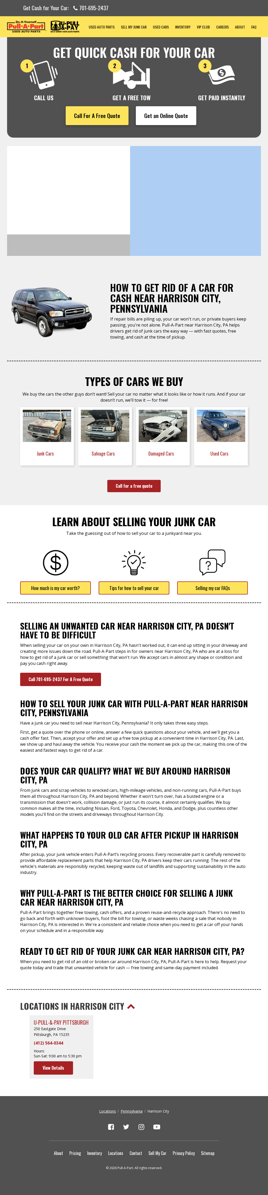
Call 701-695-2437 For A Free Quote (61, 679)
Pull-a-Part (46, 26)
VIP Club (203, 27)
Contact (136, 1153)
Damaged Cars (161, 453)
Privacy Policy (184, 1153)
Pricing (75, 1153)
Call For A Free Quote (97, 115)
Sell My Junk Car (134, 27)
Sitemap (207, 1153)
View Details (53, 1068)
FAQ (253, 27)
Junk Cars (46, 453)
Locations (107, 1111)
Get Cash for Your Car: (65, 8)
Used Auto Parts (102, 27)
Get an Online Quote (166, 115)
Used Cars (161, 27)
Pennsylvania (132, 1111)
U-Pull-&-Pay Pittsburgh (61, 1022)
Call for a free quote (134, 486)
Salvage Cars (104, 453)
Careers (222, 27)
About (240, 27)
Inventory (183, 27)
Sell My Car (157, 1153)
